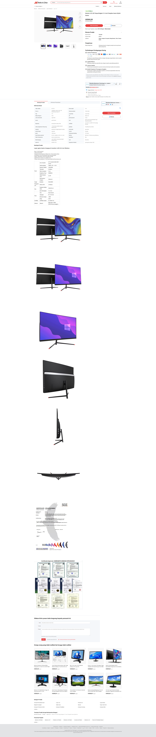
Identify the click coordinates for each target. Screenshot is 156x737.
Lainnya (35, 709)
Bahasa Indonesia (111, 727)
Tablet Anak (58, 704)
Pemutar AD (80, 702)
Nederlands (79, 727)
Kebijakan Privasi (75, 726)
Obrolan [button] (114, 25)
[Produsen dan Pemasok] (40, 2)
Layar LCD (55, 8)
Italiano (71, 727)
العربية (83, 727)
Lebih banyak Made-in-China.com (84, 726)
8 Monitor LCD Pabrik (68, 720)
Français (61, 727)
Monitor (79, 704)
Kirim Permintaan (94, 25)
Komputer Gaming (81, 707)
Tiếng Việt (105, 727)
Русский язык (66, 727)
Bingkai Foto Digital (37, 704)
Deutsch (74, 727)
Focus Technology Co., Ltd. (74, 730)
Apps (110, 6)
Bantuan (104, 6)
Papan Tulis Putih (103, 704)
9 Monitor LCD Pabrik (57, 720)
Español (52, 727)
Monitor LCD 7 (47, 720)
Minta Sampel (107, 28)
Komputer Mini (102, 707)
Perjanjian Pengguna (67, 726)
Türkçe (101, 727)
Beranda (35, 8)
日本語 (90, 727)
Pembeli (97, 6)
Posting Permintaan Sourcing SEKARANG (66, 639)
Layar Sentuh (102, 702)
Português (56, 727)
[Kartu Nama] (120, 107)
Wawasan (101, 726)
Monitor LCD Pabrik (38, 720)
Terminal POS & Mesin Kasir (39, 702)
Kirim (43, 639)
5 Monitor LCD (87, 720)
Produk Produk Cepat (94, 726)
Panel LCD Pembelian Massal (97, 720)
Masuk (120, 3)
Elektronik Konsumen (41, 8)
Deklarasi (60, 726)
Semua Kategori (39, 6)
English (48, 727)
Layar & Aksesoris (49, 8)
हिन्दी (93, 727)
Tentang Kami (55, 726)
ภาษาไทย (96, 727)
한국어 (87, 727)
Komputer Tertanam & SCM (39, 707)
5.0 (107, 104)
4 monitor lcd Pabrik (78, 720)
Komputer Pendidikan (60, 707)
